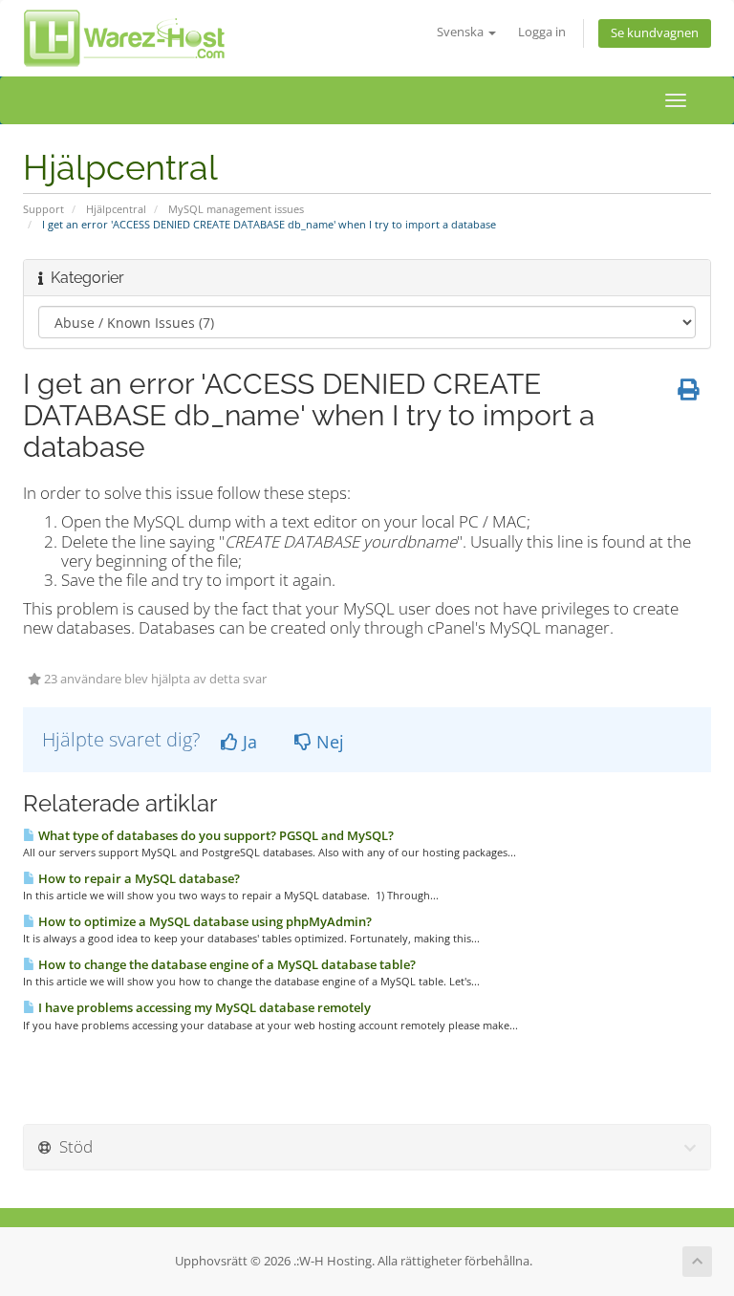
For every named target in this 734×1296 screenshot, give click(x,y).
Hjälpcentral (116, 209)
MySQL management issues (236, 209)
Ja (247, 741)
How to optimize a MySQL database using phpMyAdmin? (203, 921)
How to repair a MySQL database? (137, 878)
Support (43, 209)
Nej (328, 741)
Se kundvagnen (655, 33)
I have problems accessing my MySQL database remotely (203, 1007)
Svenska (461, 32)
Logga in (542, 32)
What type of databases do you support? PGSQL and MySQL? (214, 835)
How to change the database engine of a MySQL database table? (225, 964)
